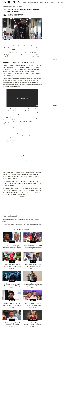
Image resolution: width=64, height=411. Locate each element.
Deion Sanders (6, 59)
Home (3, 6)
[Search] (57, 2)
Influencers (40, 2)
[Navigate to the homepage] (10, 2)
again (31, 84)
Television (30, 2)
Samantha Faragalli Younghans (15, 14)
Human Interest (47, 2)
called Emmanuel (32, 82)
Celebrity (14, 6)
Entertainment (24, 2)
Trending (35, 2)
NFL (21, 6)
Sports (18, 6)
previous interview (25, 67)
